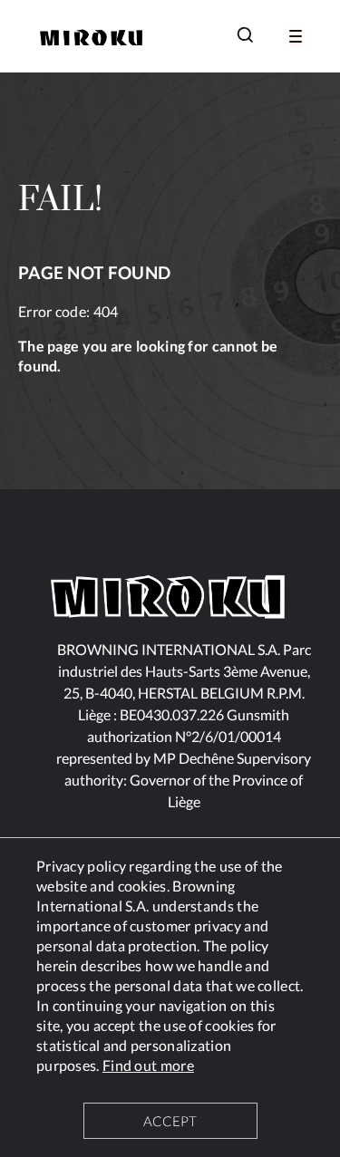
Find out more (148, 1065)
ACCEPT (170, 1121)
